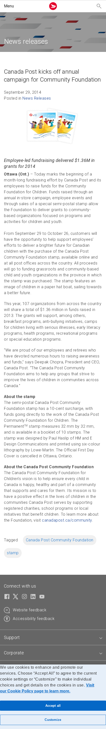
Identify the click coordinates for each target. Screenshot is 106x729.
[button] (24, 6)
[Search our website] (99, 6)
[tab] (53, 637)
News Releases (36, 98)
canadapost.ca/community (67, 520)
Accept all (53, 705)
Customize (53, 720)
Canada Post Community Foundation (59, 540)
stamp (13, 553)
